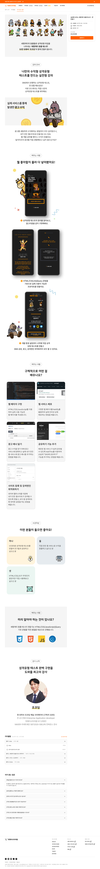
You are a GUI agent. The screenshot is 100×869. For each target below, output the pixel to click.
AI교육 (53, 848)
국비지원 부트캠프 (55, 844)
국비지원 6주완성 (55, 846)
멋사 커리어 (87, 841)
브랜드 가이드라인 (71, 844)
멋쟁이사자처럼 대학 (89, 844)
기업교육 (53, 851)
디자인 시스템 (70, 846)
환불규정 (18, 862)
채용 (68, 849)
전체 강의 (54, 841)
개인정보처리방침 (12, 862)
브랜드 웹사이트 (70, 841)
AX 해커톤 (54, 853)
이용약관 (6, 862)
